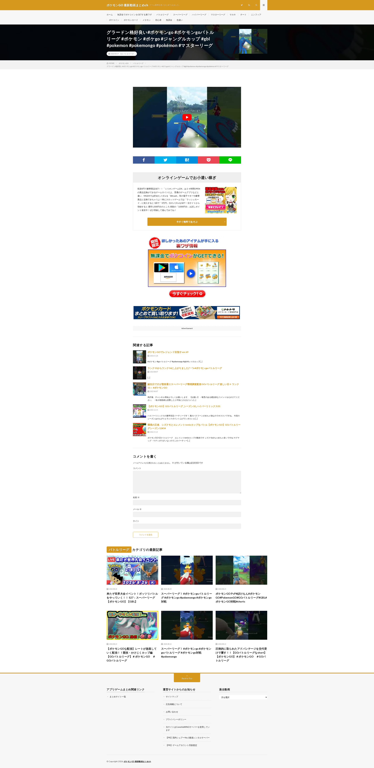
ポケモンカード (131, 20)
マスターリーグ (218, 14)
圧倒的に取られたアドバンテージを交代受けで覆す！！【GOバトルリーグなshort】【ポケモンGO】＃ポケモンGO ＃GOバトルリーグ (241, 654)
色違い (180, 20)
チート (243, 14)
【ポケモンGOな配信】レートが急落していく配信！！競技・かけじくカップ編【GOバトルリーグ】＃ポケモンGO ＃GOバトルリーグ (132, 654)
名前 (136, 497)
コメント (137, 468)
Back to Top (187, 678)
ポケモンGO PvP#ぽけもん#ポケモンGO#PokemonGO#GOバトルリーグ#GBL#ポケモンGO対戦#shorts (241, 597)
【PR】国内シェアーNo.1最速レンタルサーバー (188, 737)
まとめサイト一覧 (118, 696)
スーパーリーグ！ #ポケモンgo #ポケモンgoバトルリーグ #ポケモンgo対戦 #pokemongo (186, 652)
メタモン (147, 20)
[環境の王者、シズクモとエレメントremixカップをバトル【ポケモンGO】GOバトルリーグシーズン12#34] (139, 429)
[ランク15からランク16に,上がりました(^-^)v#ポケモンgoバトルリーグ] (139, 372)
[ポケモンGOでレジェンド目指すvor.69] (139, 356)
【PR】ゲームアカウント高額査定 (181, 745)
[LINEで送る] (230, 160)
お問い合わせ (172, 711)
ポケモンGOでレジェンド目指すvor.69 (168, 352)
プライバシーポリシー (176, 719)
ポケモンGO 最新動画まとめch (137, 761)
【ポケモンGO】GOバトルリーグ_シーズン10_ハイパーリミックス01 (184, 406)
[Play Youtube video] (187, 117)
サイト (136, 521)
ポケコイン (114, 20)
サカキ (233, 14)
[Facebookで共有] (144, 160)
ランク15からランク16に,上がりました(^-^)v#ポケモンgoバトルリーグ (185, 368)
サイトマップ (172, 696)
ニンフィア (256, 14)
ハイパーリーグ (199, 14)
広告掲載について (174, 704)
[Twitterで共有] (165, 160)
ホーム (110, 14)
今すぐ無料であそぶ (187, 221)
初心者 (158, 20)
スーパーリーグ (180, 14)
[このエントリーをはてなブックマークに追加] (187, 160)
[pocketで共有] (208, 160)
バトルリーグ (162, 14)
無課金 (169, 20)
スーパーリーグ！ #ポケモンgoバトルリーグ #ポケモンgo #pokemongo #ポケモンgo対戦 (186, 597)
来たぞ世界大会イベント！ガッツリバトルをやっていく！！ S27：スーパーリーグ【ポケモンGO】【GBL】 (132, 597)
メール (137, 509)
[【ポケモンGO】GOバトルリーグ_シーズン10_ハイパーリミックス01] (139, 411)
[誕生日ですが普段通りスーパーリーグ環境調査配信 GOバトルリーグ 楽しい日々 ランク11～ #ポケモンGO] (139, 389)
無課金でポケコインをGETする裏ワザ (134, 14)
